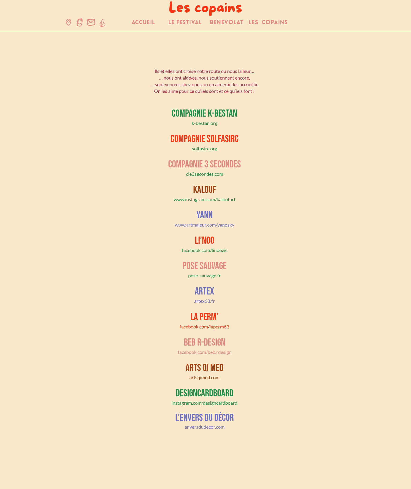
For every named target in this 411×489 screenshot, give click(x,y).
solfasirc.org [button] (204, 148)
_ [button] (91, 23)
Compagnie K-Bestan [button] (204, 114)
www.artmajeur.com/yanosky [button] (204, 225)
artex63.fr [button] (204, 301)
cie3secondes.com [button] (204, 174)
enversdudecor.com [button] (205, 427)
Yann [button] (204, 215)
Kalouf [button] (204, 190)
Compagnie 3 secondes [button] (204, 164)
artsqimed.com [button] (204, 377)
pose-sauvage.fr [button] (204, 275)
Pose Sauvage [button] (204, 266)
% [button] (68, 23)
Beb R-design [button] (204, 343)
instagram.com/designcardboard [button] (204, 403)
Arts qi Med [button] (204, 368)
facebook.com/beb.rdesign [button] (204, 352)
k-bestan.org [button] (204, 123)
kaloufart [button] (226, 199)
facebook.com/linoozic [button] (204, 250)
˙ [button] (102, 23)
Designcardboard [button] (204, 393)
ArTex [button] (204, 291)
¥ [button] (80, 23)
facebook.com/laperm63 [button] (205, 326)
